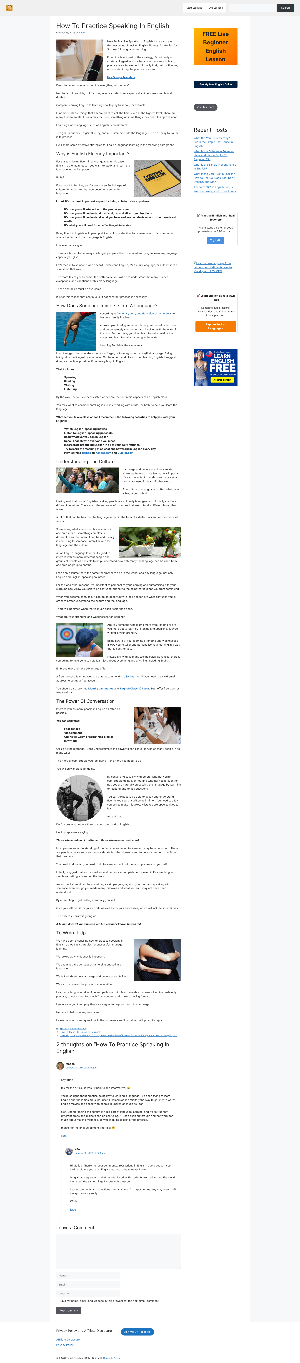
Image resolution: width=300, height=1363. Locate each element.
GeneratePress (111, 1358)
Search (285, 7)
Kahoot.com (103, 452)
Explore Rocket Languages (215, 326)
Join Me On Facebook (137, 1331)
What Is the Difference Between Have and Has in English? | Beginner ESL (214, 155)
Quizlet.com (125, 452)
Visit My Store (205, 107)
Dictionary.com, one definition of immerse (143, 313)
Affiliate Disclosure (68, 1339)
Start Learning (194, 7)
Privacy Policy (64, 1344)
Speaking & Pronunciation (73, 1028)
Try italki (215, 240)
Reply (64, 1135)
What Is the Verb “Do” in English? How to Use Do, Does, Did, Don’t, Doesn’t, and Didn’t (214, 177)
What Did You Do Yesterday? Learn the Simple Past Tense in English (213, 142)
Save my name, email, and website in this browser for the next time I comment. (109, 1300)
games (86, 452)
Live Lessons (215, 7)
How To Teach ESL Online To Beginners (80, 1032)
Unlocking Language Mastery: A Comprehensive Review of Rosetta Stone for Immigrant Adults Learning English (118, 1035)
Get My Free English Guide (216, 84)
